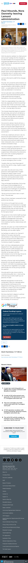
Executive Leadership (7, 477)
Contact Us (5, 494)
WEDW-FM (5, 468)
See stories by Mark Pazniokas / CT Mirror (12, 357)
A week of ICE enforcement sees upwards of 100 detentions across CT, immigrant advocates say (14, 397)
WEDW (10, 467)
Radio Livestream (7, 507)
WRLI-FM (15, 468)
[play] (2, 561)
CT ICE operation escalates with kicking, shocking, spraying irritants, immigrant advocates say (15, 411)
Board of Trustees (7, 483)
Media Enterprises (7, 488)
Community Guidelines (8, 513)
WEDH (4, 467)
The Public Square (7, 549)
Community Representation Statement (12, 510)
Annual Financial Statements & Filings (11, 527)
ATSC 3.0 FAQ (13, 469)
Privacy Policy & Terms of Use (9, 524)
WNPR (9, 468)
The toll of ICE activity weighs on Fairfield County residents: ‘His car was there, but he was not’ (14, 419)
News (4, 342)
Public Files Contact (6, 469)
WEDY (13, 467)
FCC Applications (6, 535)
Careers (4, 491)
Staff (4, 480)
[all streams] (26, 561)
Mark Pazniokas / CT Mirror (8, 22)
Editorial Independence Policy (9, 541)
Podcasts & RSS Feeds (8, 504)
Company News (6, 474)
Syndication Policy (7, 538)
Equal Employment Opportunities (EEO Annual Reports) (13, 519)
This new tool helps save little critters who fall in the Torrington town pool (14, 404)
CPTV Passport (6, 515)
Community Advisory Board (9, 485)
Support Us (5, 496)
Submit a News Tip (7, 499)
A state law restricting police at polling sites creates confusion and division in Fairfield (15, 390)
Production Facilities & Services (10, 543)
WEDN (7, 467)
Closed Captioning (7, 532)
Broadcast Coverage (7, 530)
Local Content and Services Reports (11, 546)
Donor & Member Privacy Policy (10, 521)
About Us (5, 472)
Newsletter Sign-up (7, 502)
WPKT (12, 468)
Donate (24, 3)
